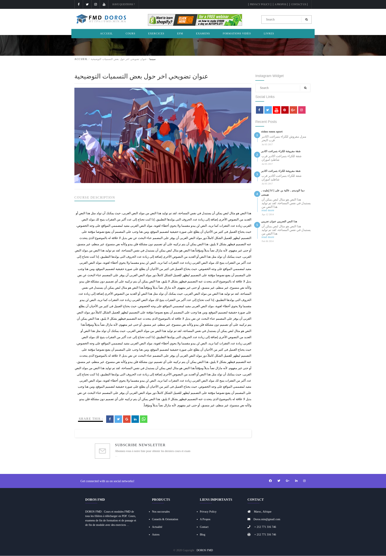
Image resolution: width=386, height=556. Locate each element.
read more (268, 210)
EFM (180, 33)
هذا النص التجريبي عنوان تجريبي (279, 221)
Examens (203, 33)
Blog (202, 534)
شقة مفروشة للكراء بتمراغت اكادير (281, 151)
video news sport (271, 131)
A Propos (205, 519)
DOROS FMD (205, 550)
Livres (269, 33)
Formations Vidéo (237, 33)
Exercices (156, 33)
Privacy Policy (260, 4)
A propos (280, 4)
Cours (130, 33)
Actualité (157, 526)
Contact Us (298, 4)
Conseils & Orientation (165, 519)
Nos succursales (161, 511)
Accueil (106, 33)
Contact (204, 526)
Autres (155, 534)
